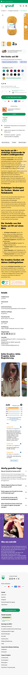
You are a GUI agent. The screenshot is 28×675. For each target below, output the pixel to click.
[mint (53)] (4, 71)
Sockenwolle (4, 657)
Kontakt (3, 636)
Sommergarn (4, 660)
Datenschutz (4, 638)
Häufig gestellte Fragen (7, 631)
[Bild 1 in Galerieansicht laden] (3, 44)
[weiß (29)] (22, 74)
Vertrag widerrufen (10, 610)
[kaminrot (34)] (11, 71)
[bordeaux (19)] (19, 71)
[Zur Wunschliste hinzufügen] (24, 15)
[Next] (26, 379)
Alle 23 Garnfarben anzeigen (13, 78)
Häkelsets (4, 649)
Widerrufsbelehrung (6, 641)
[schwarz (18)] (15, 74)
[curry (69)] (4, 78)
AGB (2, 643)
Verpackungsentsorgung (8, 602)
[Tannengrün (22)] (7, 71)
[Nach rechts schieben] (25, 27)
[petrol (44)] (15, 71)
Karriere (3, 597)
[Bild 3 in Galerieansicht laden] (14, 44)
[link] (14, 114)
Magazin (3, 599)
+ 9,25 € (14, 114)
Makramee (4, 665)
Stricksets (4, 652)
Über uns (3, 594)
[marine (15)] (4, 74)
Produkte (3, 10)
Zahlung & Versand (6, 626)
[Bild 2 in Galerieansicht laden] (9, 44)
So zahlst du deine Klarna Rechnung (11, 629)
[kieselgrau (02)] (7, 74)
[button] (2, 6)
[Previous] (2, 379)
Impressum (4, 604)
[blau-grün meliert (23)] (19, 74)
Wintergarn (4, 662)
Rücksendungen (5, 633)
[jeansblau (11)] (22, 71)
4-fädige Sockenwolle (13, 10)
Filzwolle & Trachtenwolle (8, 667)
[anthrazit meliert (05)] (11, 74)
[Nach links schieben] (3, 27)
